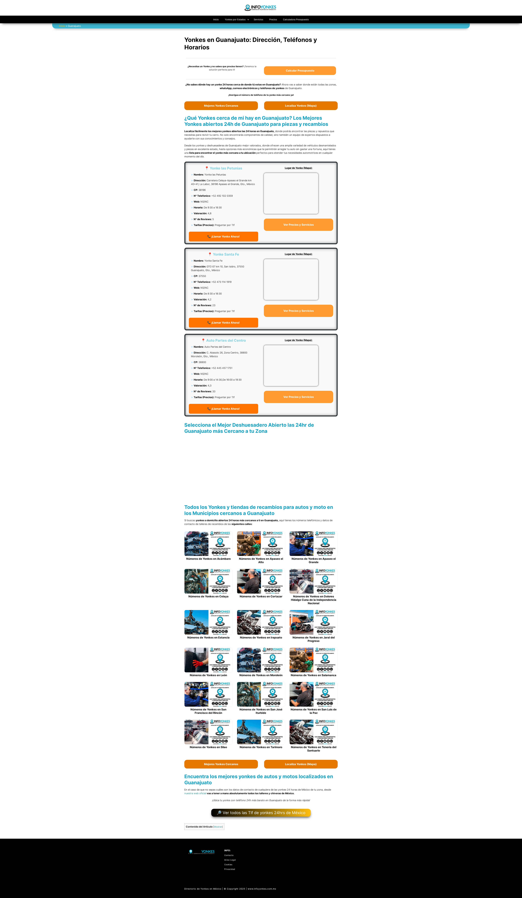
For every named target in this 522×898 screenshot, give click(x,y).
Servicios (258, 19)
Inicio (216, 19)
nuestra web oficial (195, 793)
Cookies (228, 864)
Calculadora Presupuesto (296, 19)
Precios (273, 19)
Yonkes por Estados (235, 19)
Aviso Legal (230, 860)
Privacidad (229, 869)
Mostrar (218, 826)
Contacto (229, 855)
